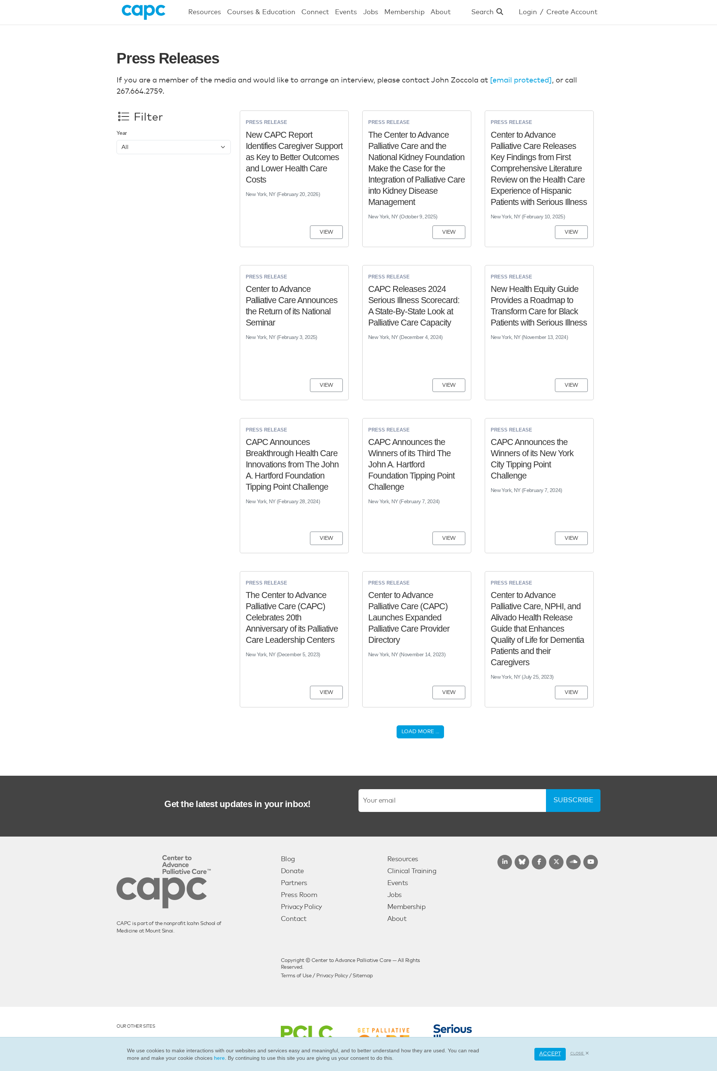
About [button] (441, 12)
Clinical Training (411, 871)
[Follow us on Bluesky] (522, 862)
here (219, 1058)
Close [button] (577, 1053)
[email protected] (521, 80)
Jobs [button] (370, 12)
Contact (293, 919)
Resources (402, 859)
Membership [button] (404, 12)
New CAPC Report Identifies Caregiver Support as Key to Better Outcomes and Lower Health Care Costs (294, 157)
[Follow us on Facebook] (539, 862)
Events (397, 883)
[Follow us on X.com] (556, 862)
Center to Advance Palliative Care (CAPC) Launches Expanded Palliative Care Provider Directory (409, 617)
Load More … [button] (420, 731)
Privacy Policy (301, 907)
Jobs (394, 895)
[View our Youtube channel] (590, 862)
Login (528, 12)
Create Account (572, 12)
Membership (406, 907)
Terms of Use (296, 975)
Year (122, 133)
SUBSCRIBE (573, 800)
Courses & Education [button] (261, 12)
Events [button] (346, 12)
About (396, 919)
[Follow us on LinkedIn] (504, 862)
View (326, 232)
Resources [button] (204, 12)
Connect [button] (315, 12)
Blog (288, 859)
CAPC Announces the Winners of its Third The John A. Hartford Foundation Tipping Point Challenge (411, 464)
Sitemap (363, 975)
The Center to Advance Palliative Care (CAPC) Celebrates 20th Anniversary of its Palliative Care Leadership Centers (292, 617)
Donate (292, 871)
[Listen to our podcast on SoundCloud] (573, 862)
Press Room (299, 895)
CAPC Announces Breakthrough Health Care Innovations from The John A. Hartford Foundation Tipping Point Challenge (292, 464)
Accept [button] (550, 1053)
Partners (294, 883)
